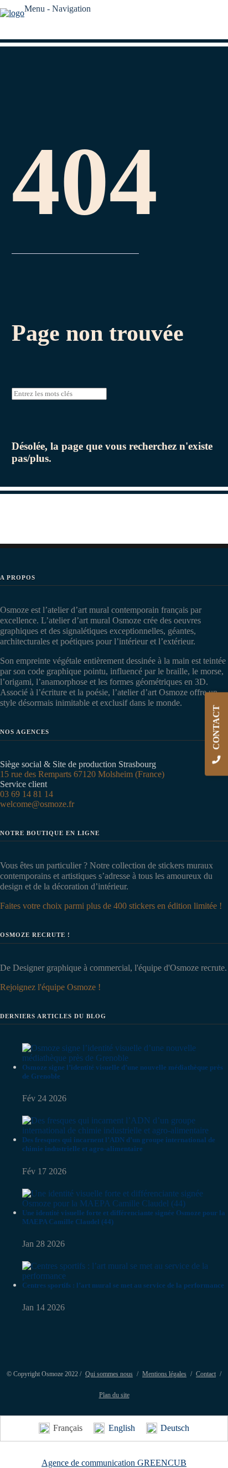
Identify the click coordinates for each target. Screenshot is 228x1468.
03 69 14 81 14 (26, 794)
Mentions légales (164, 1374)
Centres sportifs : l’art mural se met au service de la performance (123, 1285)
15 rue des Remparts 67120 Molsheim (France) (82, 774)
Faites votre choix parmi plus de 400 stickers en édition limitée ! (111, 905)
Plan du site (114, 1395)
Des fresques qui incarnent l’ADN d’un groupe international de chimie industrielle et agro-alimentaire (118, 1144)
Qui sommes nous (109, 1374)
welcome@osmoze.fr (37, 804)
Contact (206, 1374)
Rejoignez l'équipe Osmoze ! (50, 987)
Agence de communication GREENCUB (114, 1462)
